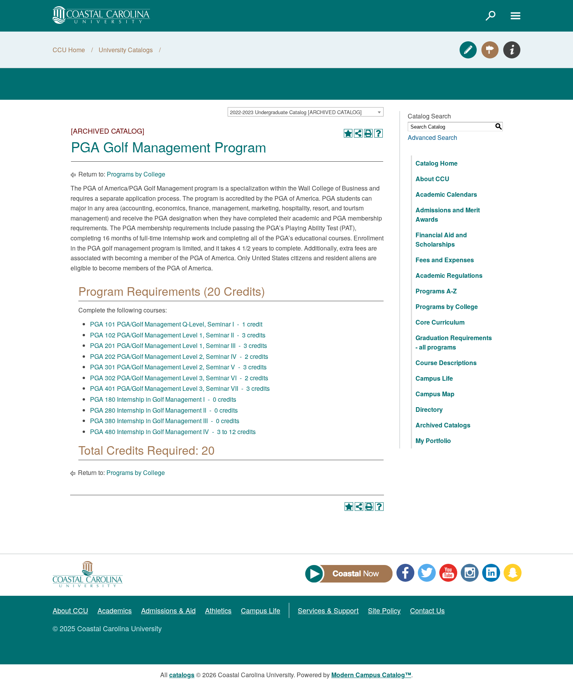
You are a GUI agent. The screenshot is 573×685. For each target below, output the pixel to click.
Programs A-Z (436, 290)
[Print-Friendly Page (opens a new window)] (368, 133)
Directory (429, 409)
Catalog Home (437, 163)
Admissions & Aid (168, 610)
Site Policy (384, 610)
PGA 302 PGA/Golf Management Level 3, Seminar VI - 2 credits (179, 377)
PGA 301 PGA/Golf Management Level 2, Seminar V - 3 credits (178, 366)
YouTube (448, 573)
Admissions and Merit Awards (448, 214)
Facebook (405, 573)
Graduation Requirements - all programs (454, 342)
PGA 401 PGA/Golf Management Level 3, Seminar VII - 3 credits (180, 388)
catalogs (182, 674)
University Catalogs (126, 49)
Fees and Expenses (445, 259)
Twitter (427, 573)
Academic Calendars (446, 194)
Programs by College (136, 173)
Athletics (218, 610)
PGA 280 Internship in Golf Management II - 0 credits (164, 410)
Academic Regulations (449, 275)
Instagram (470, 573)
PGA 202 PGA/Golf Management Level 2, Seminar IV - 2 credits (179, 356)
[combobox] (306, 112)
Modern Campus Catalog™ (371, 674)
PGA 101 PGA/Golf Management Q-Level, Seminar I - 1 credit (176, 324)
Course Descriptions (446, 362)
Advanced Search (432, 137)
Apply (468, 49)
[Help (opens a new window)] (378, 133)
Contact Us (427, 610)
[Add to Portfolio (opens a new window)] (348, 133)
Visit (490, 49)
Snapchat (512, 573)
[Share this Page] (358, 133)
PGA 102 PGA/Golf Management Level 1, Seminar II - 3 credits (177, 334)
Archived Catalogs (443, 424)
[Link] (490, 15)
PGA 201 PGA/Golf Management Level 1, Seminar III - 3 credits (178, 345)
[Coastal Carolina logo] (101, 15)
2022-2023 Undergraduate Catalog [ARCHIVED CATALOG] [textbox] (296, 112)
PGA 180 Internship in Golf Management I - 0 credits (163, 399)
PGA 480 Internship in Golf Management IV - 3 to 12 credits (173, 431)
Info (511, 49)
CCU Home (69, 49)
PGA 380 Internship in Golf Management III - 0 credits (164, 420)
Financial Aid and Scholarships (441, 239)
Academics (114, 610)
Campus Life (434, 378)
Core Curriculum (440, 322)
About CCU (432, 178)
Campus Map (435, 393)
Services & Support (328, 610)
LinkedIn (491, 573)
